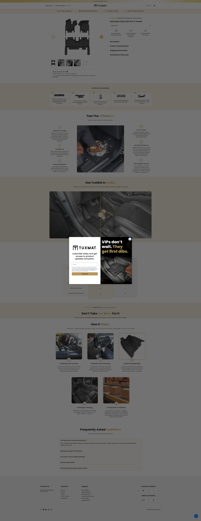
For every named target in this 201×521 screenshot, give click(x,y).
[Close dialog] (130, 239)
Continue (85, 274)
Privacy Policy (92, 269)
